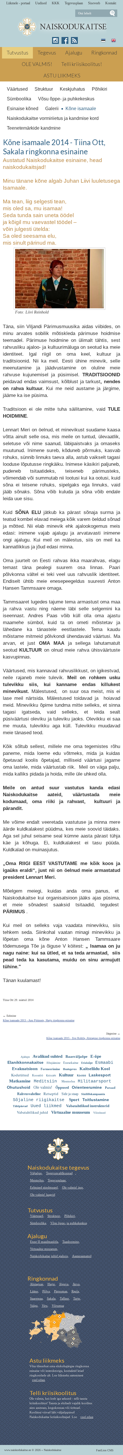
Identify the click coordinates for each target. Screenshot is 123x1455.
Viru (44, 1305)
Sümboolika (19, 98)
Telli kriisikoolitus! (81, 64)
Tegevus (46, 52)
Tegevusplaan (74, 3)
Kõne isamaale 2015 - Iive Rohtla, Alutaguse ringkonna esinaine (83, 1038)
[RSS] (74, 40)
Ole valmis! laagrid (42, 1194)
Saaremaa (36, 1298)
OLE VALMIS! (37, 64)
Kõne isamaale (81, 108)
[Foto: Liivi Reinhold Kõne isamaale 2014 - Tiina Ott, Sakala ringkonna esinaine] (59, 304)
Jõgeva (63, 1284)
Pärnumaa (60, 1291)
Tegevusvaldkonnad (59, 1173)
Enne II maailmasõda (44, 1241)
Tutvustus (17, 52)
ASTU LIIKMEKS (61, 75)
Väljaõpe (36, 1173)
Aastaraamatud (82, 1256)
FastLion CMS (105, 1450)
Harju (51, 1284)
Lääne (34, 1291)
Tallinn (64, 1298)
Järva (76, 1284)
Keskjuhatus (72, 89)
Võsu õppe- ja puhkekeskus (66, 98)
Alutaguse (36, 1284)
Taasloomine (70, 1241)
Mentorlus (36, 1180)
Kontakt (110, 3)
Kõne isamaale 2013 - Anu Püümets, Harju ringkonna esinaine (38, 1020)
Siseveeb (94, 3)
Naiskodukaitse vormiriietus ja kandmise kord (53, 118)
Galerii (52, 108)
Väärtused (17, 89)
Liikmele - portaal (18, 3)
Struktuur (44, 89)
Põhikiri (99, 89)
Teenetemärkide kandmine (34, 128)
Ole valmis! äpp (72, 1187)
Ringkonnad (104, 52)
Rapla (75, 1291)
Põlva (46, 1291)
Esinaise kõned (22, 108)
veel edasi (38, 1380)
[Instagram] (55, 40)
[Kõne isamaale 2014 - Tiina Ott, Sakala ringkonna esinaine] (62, 27)
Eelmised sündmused (44, 1187)
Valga (33, 1305)
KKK (55, 3)
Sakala (51, 1298)
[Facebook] (64, 40)
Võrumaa (58, 1305)
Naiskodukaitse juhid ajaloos (49, 1256)
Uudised (41, 3)
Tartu (76, 1298)
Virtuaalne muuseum (43, 1249)
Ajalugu (73, 52)
